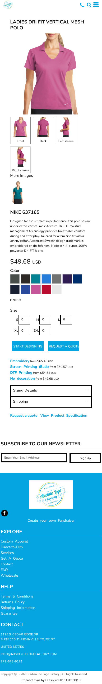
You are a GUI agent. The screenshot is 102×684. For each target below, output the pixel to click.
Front (20, 141)
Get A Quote (12, 558)
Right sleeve (20, 170)
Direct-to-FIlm (12, 547)
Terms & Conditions (17, 596)
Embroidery (19, 361)
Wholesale (9, 575)
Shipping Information (18, 607)
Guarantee (9, 613)
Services (7, 552)
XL (16, 330)
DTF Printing (21, 372)
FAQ (4, 569)
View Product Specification (63, 415)
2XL (36, 330)
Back (43, 141)
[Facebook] (4, 513)
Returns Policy (13, 602)
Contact (7, 564)
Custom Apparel (14, 541)
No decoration (22, 378)
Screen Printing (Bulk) (29, 366)
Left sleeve (66, 141)
